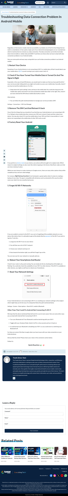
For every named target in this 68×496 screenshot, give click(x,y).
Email (6, 424)
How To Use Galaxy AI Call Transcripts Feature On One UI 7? (60, 458)
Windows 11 (24, 7)
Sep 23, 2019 (15, 351)
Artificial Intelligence (58, 7)
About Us (41, 468)
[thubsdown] (43, 345)
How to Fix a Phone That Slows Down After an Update (34, 458)
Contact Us (48, 468)
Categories (64, 471)
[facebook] (4, 150)
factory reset (20, 163)
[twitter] (4, 154)
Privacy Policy (56, 468)
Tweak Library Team (32, 351)
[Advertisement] (34, 392)
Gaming (15, 7)
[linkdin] (4, 157)
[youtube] (62, 475)
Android (33, 7)
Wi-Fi (20, 71)
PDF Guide (46, 7)
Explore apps (41, 2)
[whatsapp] (65, 475)
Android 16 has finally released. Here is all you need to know (47, 458)
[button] (47, 2)
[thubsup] (41, 345)
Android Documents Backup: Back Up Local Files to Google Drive (20, 458)
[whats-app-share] (4, 160)
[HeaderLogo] (10, 2)
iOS (40, 7)
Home (3, 12)
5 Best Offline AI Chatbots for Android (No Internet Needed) (6, 458)
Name (6, 417)
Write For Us (64, 468)
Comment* (7, 411)
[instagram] (54, 475)
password (48, 236)
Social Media (6, 7)
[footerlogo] (7, 472)
